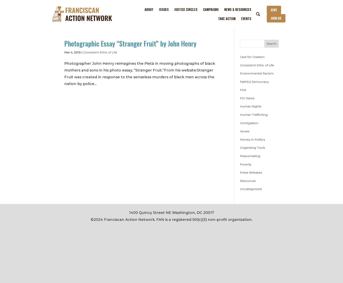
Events (246, 18)
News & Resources (237, 9)
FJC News (247, 98)
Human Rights (250, 106)
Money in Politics (252, 139)
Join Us (276, 18)
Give (274, 9)
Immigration (249, 123)
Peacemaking (250, 156)
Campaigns (211, 9)
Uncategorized (251, 189)
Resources (248, 181)
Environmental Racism (257, 73)
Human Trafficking (254, 115)
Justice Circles (186, 9)
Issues (164, 9)
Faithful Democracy (254, 82)
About (149, 9)
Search (272, 43)
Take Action (227, 18)
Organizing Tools (252, 148)
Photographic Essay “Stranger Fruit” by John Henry (130, 43)
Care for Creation (252, 57)
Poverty (245, 164)
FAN (243, 90)
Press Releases (251, 172)
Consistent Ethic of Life (100, 52)
